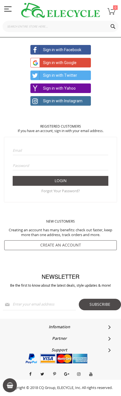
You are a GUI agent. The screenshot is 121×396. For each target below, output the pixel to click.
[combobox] (61, 26)
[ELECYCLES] (60, 10)
